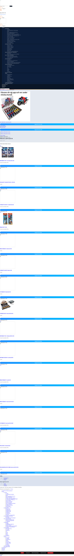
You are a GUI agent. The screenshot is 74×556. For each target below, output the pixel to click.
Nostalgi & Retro (8, 72)
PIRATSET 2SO (3, 227)
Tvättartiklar (8, 521)
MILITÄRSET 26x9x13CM (6, 248)
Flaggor (8, 59)
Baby (8, 31)
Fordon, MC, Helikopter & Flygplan (12, 498)
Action (8, 29)
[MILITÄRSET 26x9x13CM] (7, 246)
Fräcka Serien (8, 508)
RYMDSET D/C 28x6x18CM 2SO (7, 336)
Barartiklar (9, 74)
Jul (6, 531)
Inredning (9, 53)
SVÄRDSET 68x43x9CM (5, 291)
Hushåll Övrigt (10, 47)
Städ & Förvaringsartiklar (10, 520)
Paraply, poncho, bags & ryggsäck (13, 62)
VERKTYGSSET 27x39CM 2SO (7, 204)
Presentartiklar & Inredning (11, 52)
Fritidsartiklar (8, 58)
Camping (8, 75)
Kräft (8, 69)
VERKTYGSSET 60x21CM (6, 270)
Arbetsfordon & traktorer (12, 30)
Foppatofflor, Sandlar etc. (12, 60)
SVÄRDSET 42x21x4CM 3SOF (6, 423)
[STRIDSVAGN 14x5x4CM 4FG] (7, 311)
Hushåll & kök (6, 507)
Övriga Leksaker (10, 43)
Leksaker (7, 28)
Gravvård (9, 66)
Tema (6, 73)
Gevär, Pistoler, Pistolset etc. (10, 499)
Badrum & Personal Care (10, 519)
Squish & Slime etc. (10, 40)
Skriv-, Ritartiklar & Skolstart (13, 39)
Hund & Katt (9, 76)
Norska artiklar (10, 79)
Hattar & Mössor (10, 61)
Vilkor (5, 479)
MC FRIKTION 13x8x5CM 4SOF (5, 122)
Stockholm (9, 81)
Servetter (9, 50)
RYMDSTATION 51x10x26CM (6, 357)
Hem (1, 89)
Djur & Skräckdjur (10, 33)
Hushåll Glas (8, 509)
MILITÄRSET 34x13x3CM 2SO (7, 401)
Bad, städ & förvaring (7, 518)
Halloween (8, 530)
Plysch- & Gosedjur (10, 37)
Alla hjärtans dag (10, 65)
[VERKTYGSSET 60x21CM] (7, 268)
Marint (8, 77)
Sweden (8, 80)
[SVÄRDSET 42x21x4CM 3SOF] (7, 421)
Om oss (5, 484)
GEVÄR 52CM (2, 127)
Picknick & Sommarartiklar (12, 51)
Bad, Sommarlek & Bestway (12, 32)
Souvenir (7, 541)
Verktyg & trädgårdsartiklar (13, 63)
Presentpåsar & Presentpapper (13, 54)
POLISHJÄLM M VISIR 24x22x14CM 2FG (9, 467)
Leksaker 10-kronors (11, 41)
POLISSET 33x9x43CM (5, 445)
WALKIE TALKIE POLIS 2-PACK (7, 182)
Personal (5, 485)
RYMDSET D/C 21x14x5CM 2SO (7, 160)
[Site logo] (5, 5)
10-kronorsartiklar (9, 82)
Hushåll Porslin (10, 46)
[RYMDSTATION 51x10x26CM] (7, 355)
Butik (5, 483)
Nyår (7, 532)
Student (8, 71)
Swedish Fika (9, 49)
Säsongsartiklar (8, 64)
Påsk (8, 70)
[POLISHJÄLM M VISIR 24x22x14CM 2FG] (7, 465)
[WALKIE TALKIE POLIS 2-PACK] (7, 180)
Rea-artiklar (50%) (8, 83)
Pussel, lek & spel (10, 38)
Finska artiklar (8, 542)
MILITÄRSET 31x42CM (5, 380)
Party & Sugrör (10, 36)
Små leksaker (10, 42)
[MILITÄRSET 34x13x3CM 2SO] (7, 399)
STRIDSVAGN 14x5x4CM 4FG (6, 313)
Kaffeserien (9, 48)
